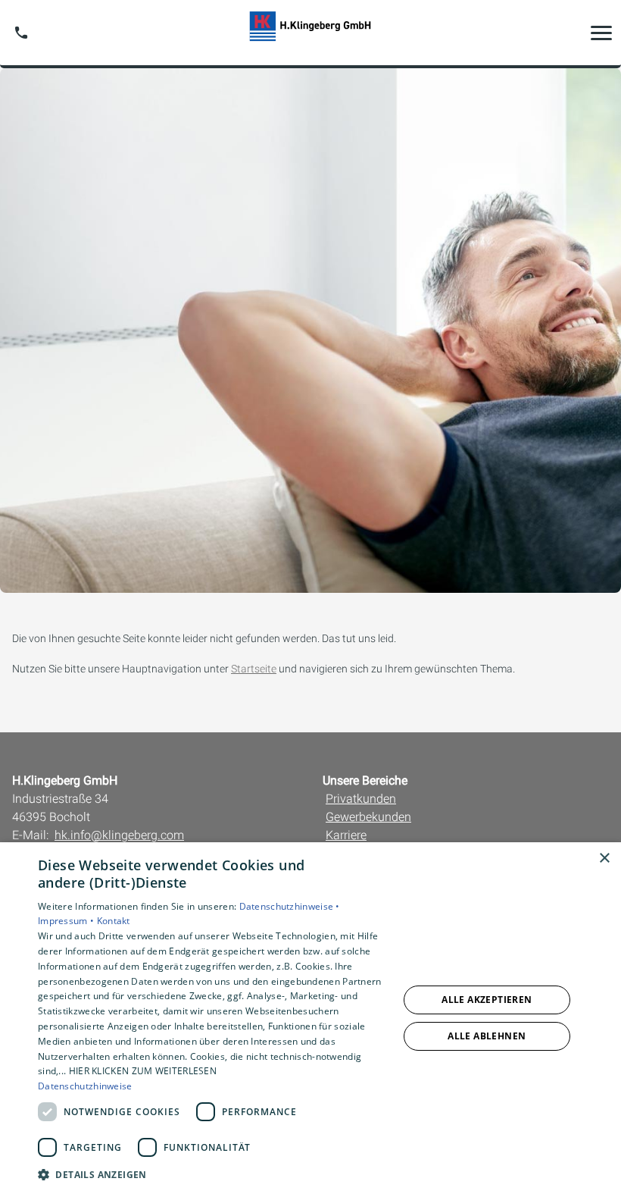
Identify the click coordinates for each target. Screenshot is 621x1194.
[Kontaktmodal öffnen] (21, 32)
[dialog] (310, 1018)
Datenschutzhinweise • (289, 906)
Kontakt (113, 920)
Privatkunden (361, 798)
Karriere (346, 835)
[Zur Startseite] (310, 32)
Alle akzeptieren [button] (487, 999)
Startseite (253, 669)
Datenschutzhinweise (85, 1086)
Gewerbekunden (368, 817)
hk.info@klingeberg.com (119, 835)
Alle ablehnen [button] (487, 1035)
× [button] (604, 858)
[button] (601, 32)
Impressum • (67, 920)
